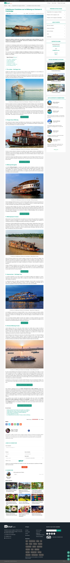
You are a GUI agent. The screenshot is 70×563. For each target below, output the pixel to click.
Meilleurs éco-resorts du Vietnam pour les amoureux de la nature (24, 491)
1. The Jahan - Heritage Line (11, 59)
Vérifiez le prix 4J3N (24, 116)
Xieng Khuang (39, 546)
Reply (16, 474)
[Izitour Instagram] (54, 534)
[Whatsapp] (68, 552)
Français (49, 0)
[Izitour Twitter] (49, 534)
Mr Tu (56, 54)
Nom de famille (27, 452)
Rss (63, 561)
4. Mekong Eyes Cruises (10, 62)
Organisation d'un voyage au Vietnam (18, 5)
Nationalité (27, 456)
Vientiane (34, 546)
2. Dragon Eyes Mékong (10, 60)
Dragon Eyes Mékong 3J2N (24, 161)
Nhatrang (35, 543)
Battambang (37, 549)
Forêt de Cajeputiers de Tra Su (12, 413)
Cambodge (49, 36)
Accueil (5, 5)
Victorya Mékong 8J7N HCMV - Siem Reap (24, 384)
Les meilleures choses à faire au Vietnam (33, 5)
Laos (48, 33)
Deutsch (56, 0)
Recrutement (27, 535)
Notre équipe (27, 531)
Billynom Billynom (56, 102)
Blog (9, 5)
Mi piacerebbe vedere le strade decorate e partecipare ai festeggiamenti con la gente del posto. (55, 126)
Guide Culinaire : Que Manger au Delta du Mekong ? (16, 412)
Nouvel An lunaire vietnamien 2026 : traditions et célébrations (24, 515)
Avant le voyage (38, 530)
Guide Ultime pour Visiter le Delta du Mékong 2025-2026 (17, 411)
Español (52, 0)
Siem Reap (27, 552)
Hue (41, 541)
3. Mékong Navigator (10, 61)
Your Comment (8, 445)
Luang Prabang (28, 546)
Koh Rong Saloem (35, 554)
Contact (26, 533)
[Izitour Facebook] (47, 534)
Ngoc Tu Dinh (14, 430)
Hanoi (27, 543)
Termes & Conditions (39, 536)
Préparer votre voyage (61, 3)
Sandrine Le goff (56, 111)
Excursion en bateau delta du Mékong (24, 405)
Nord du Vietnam (50, 25)
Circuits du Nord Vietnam (56, 70)
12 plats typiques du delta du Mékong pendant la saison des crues (11, 503)
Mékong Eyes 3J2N (24, 271)
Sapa (27, 541)
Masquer (15, 57)
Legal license (38, 531)
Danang (30, 543)
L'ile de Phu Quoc (32, 541)
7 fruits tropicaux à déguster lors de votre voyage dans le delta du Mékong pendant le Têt (37, 491)
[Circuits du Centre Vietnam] (56, 77)
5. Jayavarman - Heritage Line (11, 64)
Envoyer (59, 530)
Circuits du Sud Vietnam (56, 92)
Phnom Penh (41, 554)
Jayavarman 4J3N (24, 322)
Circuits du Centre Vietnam (56, 81)
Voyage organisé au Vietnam (56, 59)
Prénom (7, 452)
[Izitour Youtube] (52, 534)
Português (64, 0)
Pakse (32, 549)
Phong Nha (40, 543)
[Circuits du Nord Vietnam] (56, 66)
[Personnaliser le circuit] (68, 559)
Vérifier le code (8, 460)
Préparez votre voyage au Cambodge (54, 17)
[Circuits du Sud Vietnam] (56, 87)
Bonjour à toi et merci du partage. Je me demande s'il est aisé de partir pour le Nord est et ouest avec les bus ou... (55, 116)
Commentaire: (32, 13)
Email (6, 456)
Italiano (60, 0)
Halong (37, 541)
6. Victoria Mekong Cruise (11, 65)
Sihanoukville (28, 554)
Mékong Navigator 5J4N (24, 213)
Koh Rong (39, 552)
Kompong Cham (33, 552)
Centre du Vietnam (50, 28)
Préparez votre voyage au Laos (53, 14)
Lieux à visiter (54, 3)
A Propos (48, 3)
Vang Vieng (28, 549)
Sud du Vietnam (50, 31)
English (45, 0)
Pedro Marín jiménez (56, 139)
